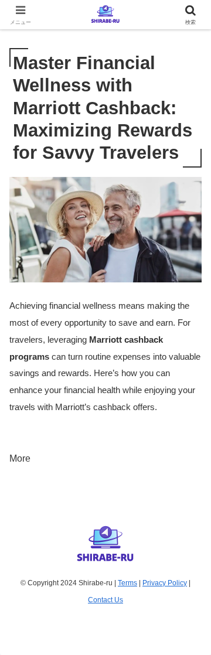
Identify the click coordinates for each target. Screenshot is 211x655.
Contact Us (105, 600)
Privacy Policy (164, 583)
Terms (127, 583)
